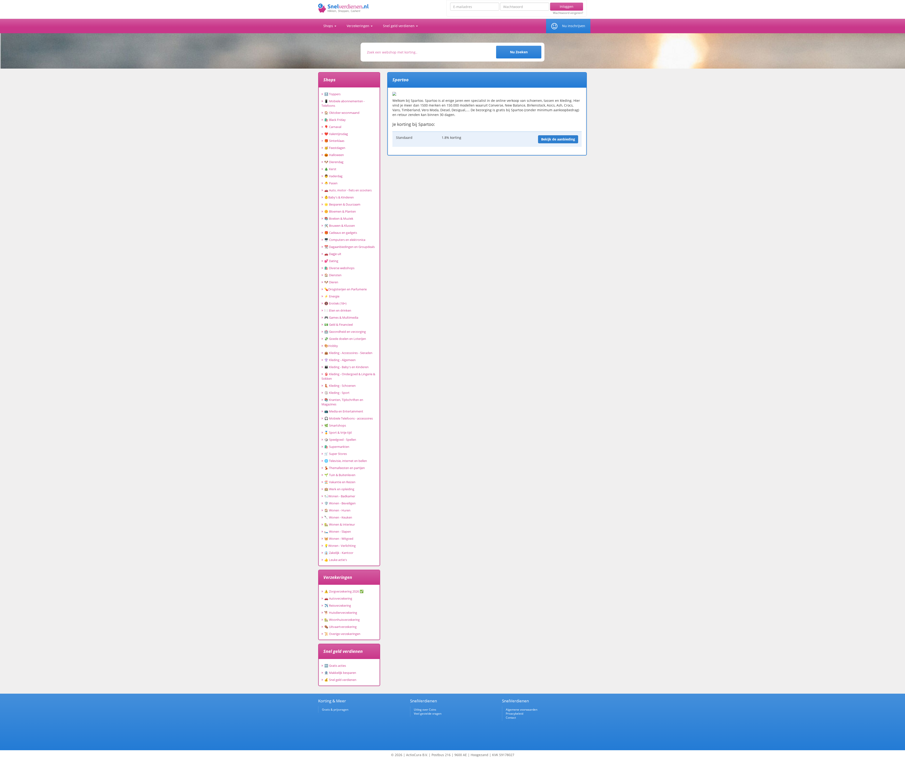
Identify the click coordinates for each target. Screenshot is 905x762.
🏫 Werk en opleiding (339, 489)
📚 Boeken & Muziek (338, 218)
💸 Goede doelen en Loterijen (345, 339)
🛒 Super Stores (335, 454)
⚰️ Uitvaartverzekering (340, 627)
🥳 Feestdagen (334, 148)
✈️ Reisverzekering (337, 605)
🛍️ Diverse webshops (339, 268)
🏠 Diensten (332, 275)
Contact (511, 718)
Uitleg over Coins (425, 710)
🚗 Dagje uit (332, 254)
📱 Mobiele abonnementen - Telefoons (343, 103)
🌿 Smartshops (335, 425)
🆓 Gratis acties (335, 665)
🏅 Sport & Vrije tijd (338, 432)
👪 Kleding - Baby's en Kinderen (346, 367)
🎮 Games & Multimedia (341, 317)
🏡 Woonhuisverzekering (342, 620)
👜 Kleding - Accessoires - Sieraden (348, 353)
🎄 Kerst (330, 169)
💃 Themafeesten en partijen (344, 468)
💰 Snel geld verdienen (340, 680)
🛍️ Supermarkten (336, 447)
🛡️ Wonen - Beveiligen (340, 503)
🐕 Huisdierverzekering (340, 612)
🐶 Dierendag (333, 162)
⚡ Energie (331, 296)
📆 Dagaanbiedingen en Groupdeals (349, 247)
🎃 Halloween (334, 155)
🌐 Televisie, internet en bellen (345, 461)
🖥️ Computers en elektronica (344, 240)
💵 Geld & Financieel (338, 324)
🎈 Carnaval (332, 127)
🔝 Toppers (332, 94)
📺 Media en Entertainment (343, 411)
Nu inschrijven (573, 26)
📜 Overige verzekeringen (342, 634)
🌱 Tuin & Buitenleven (339, 475)
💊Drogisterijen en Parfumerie (345, 289)
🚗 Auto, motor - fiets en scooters (348, 190)
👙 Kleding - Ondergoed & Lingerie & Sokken (348, 376)
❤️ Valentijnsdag (336, 134)
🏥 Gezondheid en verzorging (345, 332)
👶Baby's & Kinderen (339, 197)
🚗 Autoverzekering (338, 598)
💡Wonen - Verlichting (340, 546)
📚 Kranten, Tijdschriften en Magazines (342, 402)
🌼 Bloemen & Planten (340, 211)
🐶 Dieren (331, 282)
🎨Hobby (331, 346)
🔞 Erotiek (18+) (335, 303)
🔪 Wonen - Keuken (338, 517)
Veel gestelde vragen (427, 714)
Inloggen (566, 6)
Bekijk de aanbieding (558, 139)
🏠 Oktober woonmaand (341, 113)
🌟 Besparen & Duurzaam (342, 204)
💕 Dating (331, 261)
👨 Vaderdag (333, 176)
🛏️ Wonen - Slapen (337, 531)
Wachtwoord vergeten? (568, 13)
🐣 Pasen (330, 183)
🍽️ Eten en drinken (337, 310)
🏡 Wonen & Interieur (339, 524)
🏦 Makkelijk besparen (340, 673)
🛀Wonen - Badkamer (339, 496)
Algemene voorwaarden (521, 710)
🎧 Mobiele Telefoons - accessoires (348, 418)
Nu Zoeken (519, 52)
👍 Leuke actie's (335, 560)
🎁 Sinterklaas (334, 141)
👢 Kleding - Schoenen (340, 385)
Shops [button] (328, 26)
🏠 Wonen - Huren (337, 510)
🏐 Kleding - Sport (337, 393)
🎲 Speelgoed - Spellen (340, 439)
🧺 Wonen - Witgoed (338, 538)
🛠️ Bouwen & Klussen (339, 225)
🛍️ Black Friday (335, 120)
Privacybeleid (514, 714)
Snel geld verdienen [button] (399, 26)
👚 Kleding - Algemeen (340, 360)
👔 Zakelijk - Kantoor (338, 553)
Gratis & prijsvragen (335, 710)
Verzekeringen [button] (358, 26)
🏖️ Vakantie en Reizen (339, 482)
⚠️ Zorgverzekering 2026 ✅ (344, 591)
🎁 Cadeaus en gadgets (340, 233)
